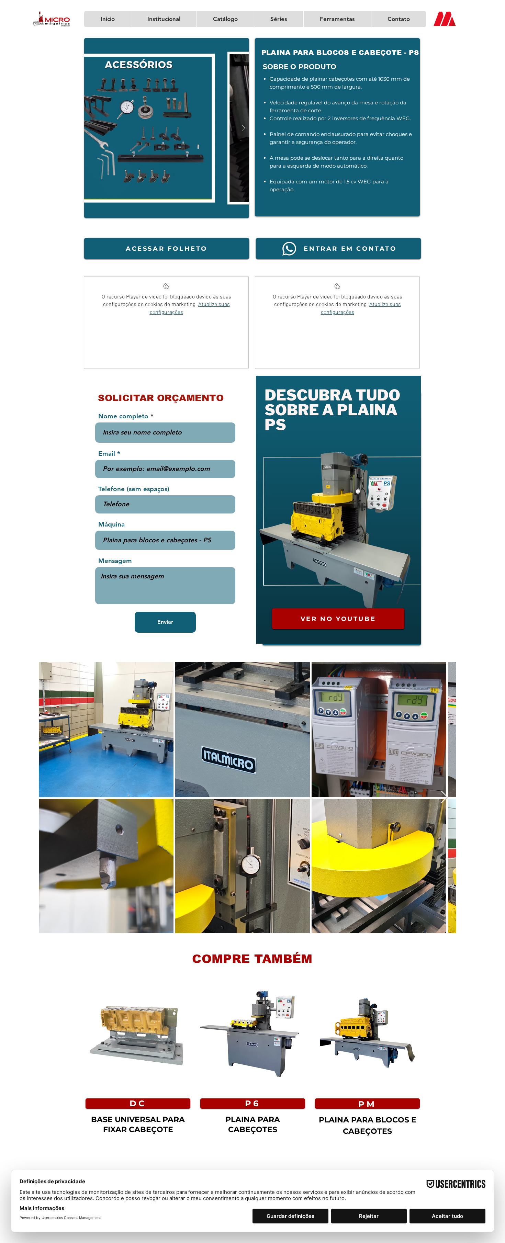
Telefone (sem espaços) (133, 489)
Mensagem (115, 560)
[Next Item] (444, 797)
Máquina (111, 524)
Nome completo (123, 416)
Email (106, 453)
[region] (137, 1069)
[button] (166, 128)
